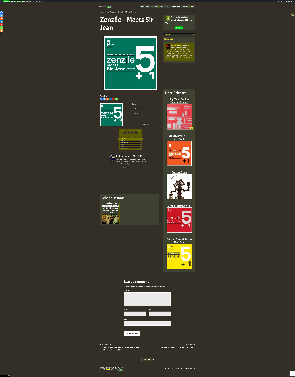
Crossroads (145, 6)
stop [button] (132, 132)
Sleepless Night (123, 138)
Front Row (176, 6)
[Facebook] (101, 99)
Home (102, 12)
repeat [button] (129, 136)
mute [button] (120, 129)
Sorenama (122, 146)
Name (126, 309)
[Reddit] (107, 99)
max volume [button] (126, 129)
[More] (1, 30)
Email (151, 309)
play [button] (128, 132)
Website (127, 319)
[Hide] (0, 33)
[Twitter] (104, 99)
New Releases (111, 12)
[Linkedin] (110, 99)
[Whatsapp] (116, 99)
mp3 (140, 138)
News (192, 6)
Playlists (185, 6)
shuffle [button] (132, 136)
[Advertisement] (130, 181)
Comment (128, 290)
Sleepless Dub (123, 140)
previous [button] (125, 132)
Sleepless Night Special (125, 142)
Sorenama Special (123, 148)
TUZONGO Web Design (187, 368)
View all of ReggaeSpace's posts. (119, 167)
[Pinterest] (113, 99)
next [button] (136, 132)
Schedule (154, 6)
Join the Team (165, 6)
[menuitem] (1, 1)
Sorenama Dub (123, 144)
